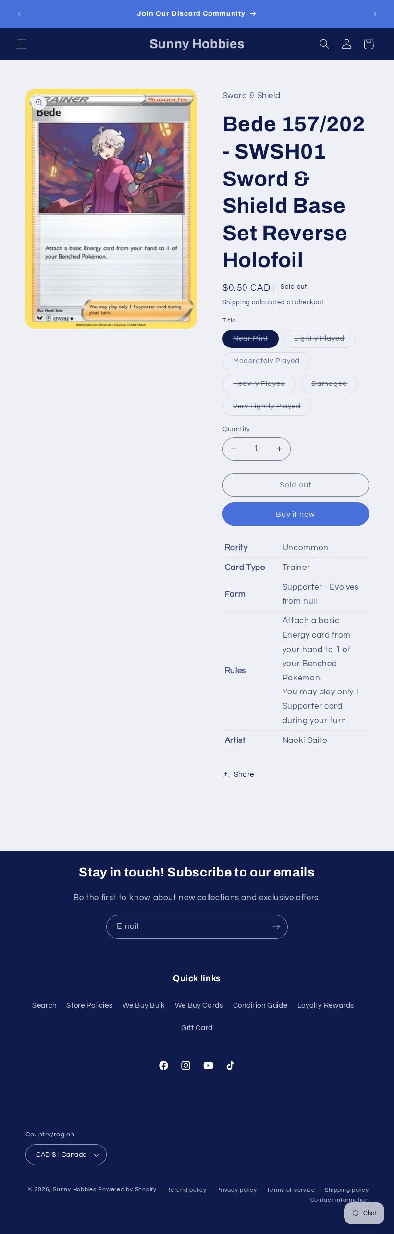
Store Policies (89, 1005)
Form (235, 594)
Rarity (236, 547)
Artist (235, 740)
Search (44, 1005)
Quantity (236, 429)
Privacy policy (236, 1190)
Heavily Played (264, 386)
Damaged (334, 386)
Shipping (236, 302)
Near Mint (256, 341)
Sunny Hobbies (75, 1189)
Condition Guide (260, 1005)
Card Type (245, 567)
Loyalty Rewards (325, 1005)
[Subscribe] (276, 926)
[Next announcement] (374, 14)
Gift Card (197, 1028)
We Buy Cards (199, 1005)
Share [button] (244, 774)
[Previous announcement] (19, 14)
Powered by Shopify (127, 1189)
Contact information (339, 1200)
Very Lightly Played (272, 409)
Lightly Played (325, 341)
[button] (21, 44)
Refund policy (186, 1190)
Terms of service (291, 1190)
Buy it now (296, 514)
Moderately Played (272, 363)
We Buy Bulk (144, 1005)
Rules (235, 670)
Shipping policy (347, 1190)
